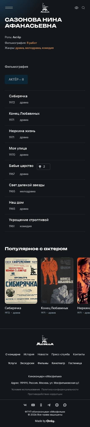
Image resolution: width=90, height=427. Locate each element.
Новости (43, 354)
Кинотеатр (58, 363)
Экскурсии (27, 363)
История (29, 354)
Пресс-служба (60, 354)
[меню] (9, 8)
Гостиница (75, 363)
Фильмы (43, 363)
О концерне (12, 354)
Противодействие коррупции (45, 394)
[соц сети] (25, 405)
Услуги (12, 363)
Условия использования (26, 389)
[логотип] (45, 7)
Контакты (79, 354)
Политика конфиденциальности (59, 389)
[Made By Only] (45, 421)
